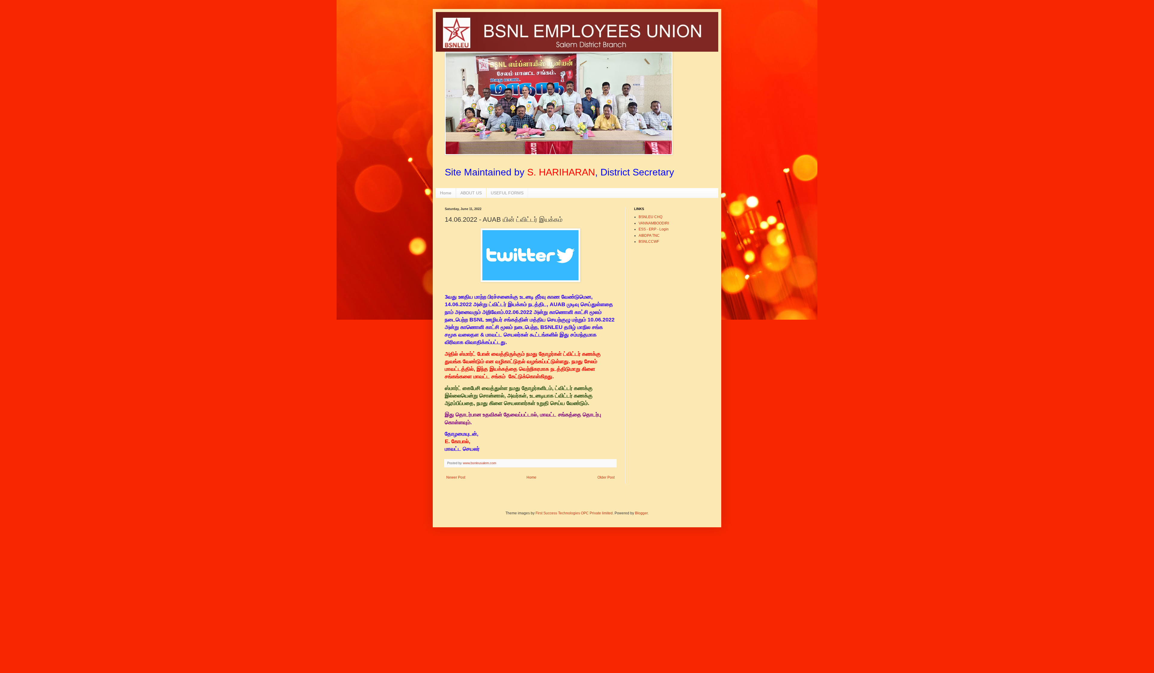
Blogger (641, 513)
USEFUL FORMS (507, 192)
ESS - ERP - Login (654, 229)
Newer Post (455, 477)
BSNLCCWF (649, 241)
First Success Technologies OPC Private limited (574, 513)
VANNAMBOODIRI (654, 223)
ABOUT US (471, 192)
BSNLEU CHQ (650, 217)
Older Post (606, 477)
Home (445, 192)
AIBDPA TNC (649, 235)
